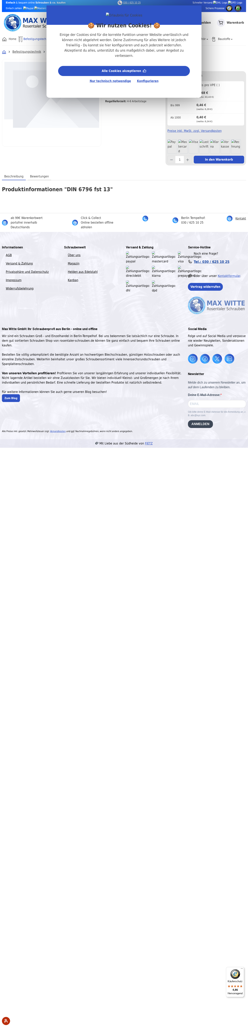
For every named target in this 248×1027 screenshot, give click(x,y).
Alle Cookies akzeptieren (122, 71)
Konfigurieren (147, 81)
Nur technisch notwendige (110, 81)
